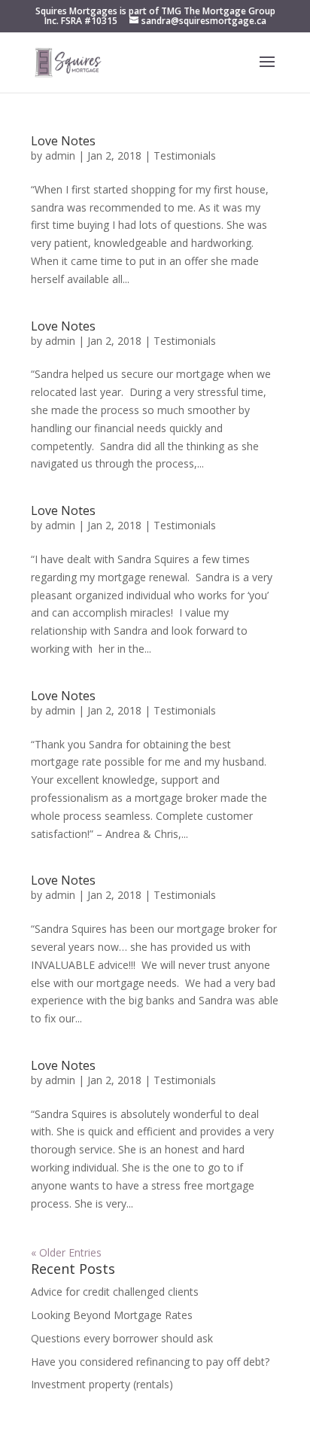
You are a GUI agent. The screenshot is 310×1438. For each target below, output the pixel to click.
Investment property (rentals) (102, 1384)
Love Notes (63, 141)
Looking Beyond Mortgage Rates (112, 1315)
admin (60, 155)
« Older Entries (66, 1252)
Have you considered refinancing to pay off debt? (150, 1361)
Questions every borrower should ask (122, 1338)
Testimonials (184, 155)
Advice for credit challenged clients (115, 1291)
